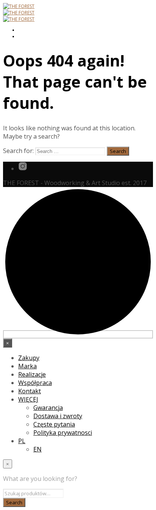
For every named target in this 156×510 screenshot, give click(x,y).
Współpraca (35, 383)
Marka (27, 366)
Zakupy (28, 358)
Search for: (18, 151)
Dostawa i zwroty (57, 416)
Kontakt (29, 391)
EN (37, 449)
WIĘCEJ (28, 399)
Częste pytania (54, 424)
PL (21, 441)
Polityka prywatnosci (62, 432)
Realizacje (32, 374)
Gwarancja (48, 407)
